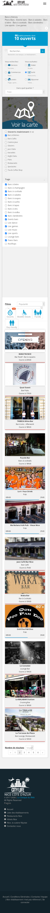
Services (14, 65)
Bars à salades (14, 194)
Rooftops (12, 243)
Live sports (13, 233)
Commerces (16, 72)
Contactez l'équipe (39, 896)
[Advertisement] (21, 277)
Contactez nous (14, 826)
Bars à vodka (14, 212)
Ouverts (11, 313)
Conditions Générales (20, 896)
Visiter (33, 65)
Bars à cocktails (15, 191)
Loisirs (13, 79)
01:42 (21, 132)
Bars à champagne (16, 187)
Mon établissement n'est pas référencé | (24, 899)
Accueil (10, 809)
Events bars (13, 219)
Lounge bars (13, 236)
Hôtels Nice (12, 819)
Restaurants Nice (14, 816)
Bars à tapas (13, 205)
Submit (42, 51)
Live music (12, 229)
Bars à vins (13, 208)
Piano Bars (13, 240)
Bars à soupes (14, 198)
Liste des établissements (18, 812)
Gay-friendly (11, 327)
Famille (38, 316)
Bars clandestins (15, 215)
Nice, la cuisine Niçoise (17, 822)
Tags (7, 179)
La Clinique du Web (26, 797)
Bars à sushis (14, 201)
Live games (13, 226)
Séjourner (35, 79)
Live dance (12, 222)
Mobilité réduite (24, 316)
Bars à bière (13, 184)
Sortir (33, 72)
